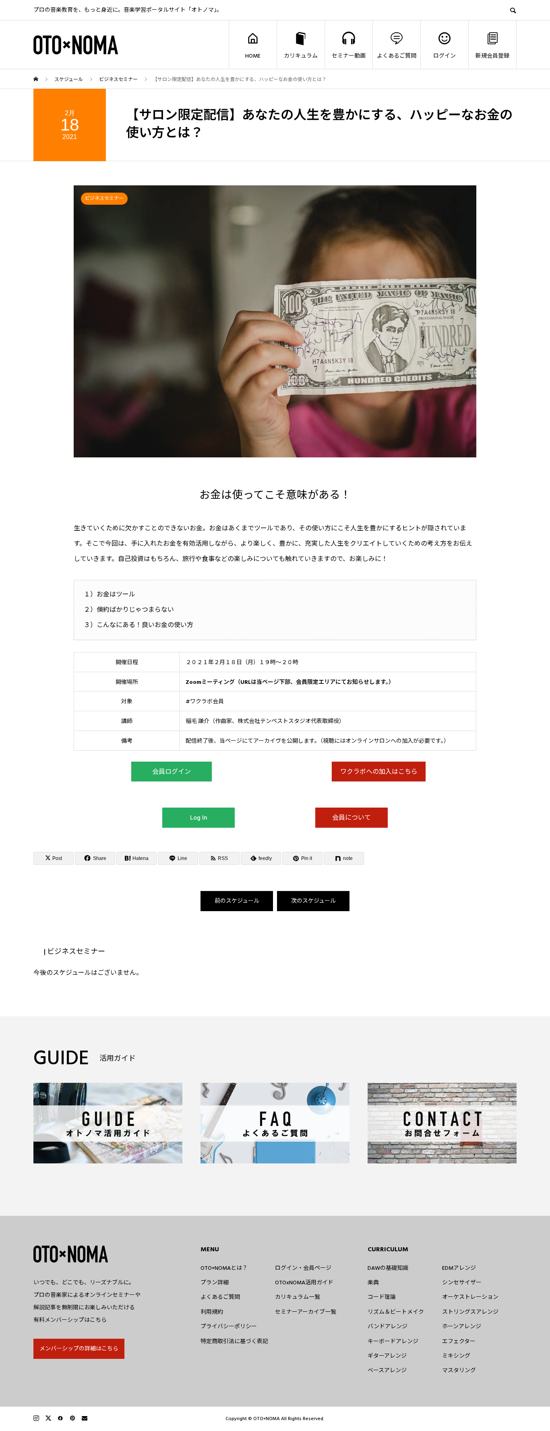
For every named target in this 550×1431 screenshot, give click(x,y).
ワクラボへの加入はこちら (379, 771)
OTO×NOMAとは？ (224, 1268)
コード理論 (382, 1297)
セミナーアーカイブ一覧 (305, 1312)
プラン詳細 (215, 1283)
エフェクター (459, 1342)
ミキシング (456, 1356)
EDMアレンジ (459, 1268)
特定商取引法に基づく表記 (234, 1342)
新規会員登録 (492, 56)
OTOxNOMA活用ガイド (304, 1283)
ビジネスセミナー (104, 198)
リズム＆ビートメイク (396, 1312)
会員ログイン (171, 771)
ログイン (444, 56)
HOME (253, 56)
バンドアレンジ (387, 1327)
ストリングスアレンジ (470, 1312)
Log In (198, 817)
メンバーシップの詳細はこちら (78, 1349)
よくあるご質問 (396, 56)
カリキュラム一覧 (297, 1297)
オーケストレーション (470, 1297)
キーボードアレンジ (393, 1342)
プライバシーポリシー (229, 1327)
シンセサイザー (462, 1283)
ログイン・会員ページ (303, 1268)
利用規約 (212, 1312)
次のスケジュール (313, 901)
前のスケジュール (237, 901)
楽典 (373, 1283)
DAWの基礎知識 (388, 1268)
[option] (275, 321)
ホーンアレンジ (461, 1327)
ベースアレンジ (387, 1371)
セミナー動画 (349, 56)
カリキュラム (301, 56)
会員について (351, 817)
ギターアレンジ (387, 1356)
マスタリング (459, 1371)
